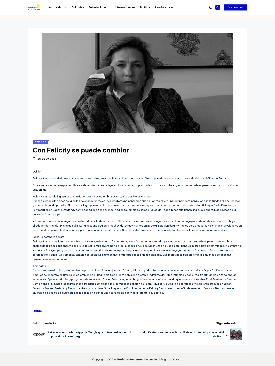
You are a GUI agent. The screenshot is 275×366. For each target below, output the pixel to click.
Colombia (40, 142)
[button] (235, 7)
